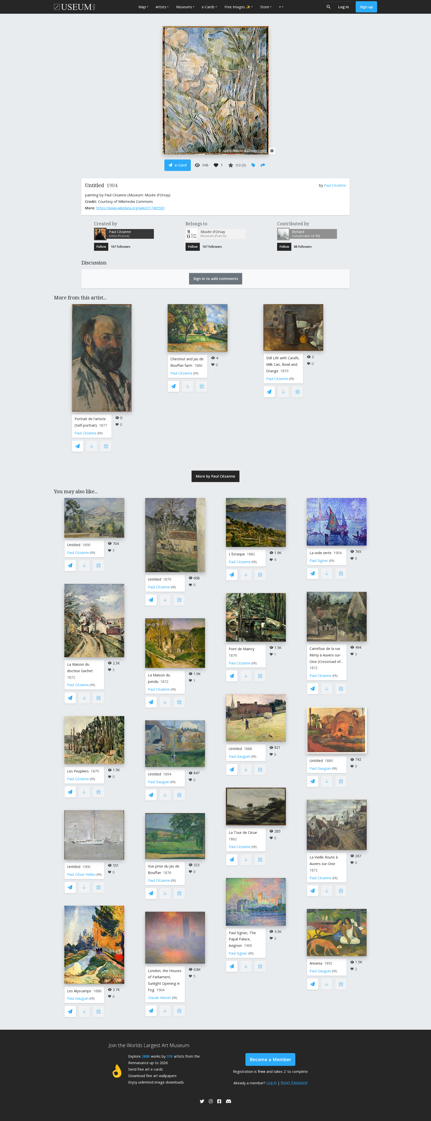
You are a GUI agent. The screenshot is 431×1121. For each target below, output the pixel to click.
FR (100, 433)
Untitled (73, 544)
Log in (343, 6)
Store (264, 6)
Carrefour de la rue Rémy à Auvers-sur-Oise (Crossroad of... (326, 655)
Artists (161, 6)
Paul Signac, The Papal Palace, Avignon (242, 939)
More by (215, 476)
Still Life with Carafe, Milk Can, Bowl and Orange (283, 364)
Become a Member (270, 1059)
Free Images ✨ (237, 6)
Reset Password (294, 1082)
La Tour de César (243, 832)
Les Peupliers (78, 771)
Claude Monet (159, 997)
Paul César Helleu (81, 874)
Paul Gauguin (78, 998)
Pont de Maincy (241, 648)
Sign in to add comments (215, 278)
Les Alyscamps (79, 991)
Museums (184, 6)
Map (142, 6)
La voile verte (320, 552)
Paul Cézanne (335, 185)
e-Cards (208, 6)
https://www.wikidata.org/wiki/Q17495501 (130, 208)
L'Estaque (237, 554)
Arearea (316, 963)
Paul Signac (238, 953)
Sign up (366, 6)
